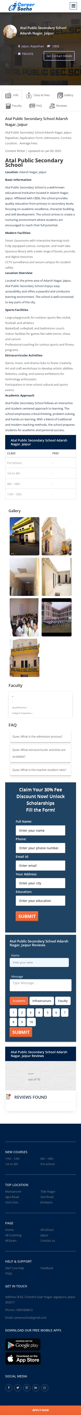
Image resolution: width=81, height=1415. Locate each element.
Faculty (63, 1001)
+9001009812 (24, 1310)
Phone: (21, 839)
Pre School (47, 1164)
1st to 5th (11, 1164)
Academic (19, 1001)
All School (46, 1230)
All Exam (10, 1240)
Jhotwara (46, 1202)
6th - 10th (46, 1159)
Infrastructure (41, 1001)
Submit (27, 916)
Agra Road (12, 1197)
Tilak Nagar (47, 1191)
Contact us (47, 1240)
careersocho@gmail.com (30, 1317)
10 (31, 1022)
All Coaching (13, 1235)
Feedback (46, 1268)
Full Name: (24, 821)
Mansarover (13, 1191)
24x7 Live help (14, 1268)
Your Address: (26, 874)
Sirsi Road (47, 1197)
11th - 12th (12, 1159)
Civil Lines (11, 1202)
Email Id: (22, 856)
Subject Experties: (22, 713)
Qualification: (20, 707)
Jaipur (44, 1235)
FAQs (8, 1273)
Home (9, 1230)
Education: (24, 892)
